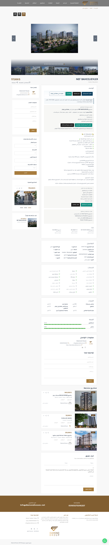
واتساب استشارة (86, 204)
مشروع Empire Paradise (86, 220)
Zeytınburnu (31, 203)
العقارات (50, 3)
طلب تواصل (75, 204)
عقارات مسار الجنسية (86, 197)
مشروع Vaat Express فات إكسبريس (83, 214)
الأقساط (34, 150)
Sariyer (64, 397)
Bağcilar (63, 437)
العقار (91, 8)
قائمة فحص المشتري (86, 121)
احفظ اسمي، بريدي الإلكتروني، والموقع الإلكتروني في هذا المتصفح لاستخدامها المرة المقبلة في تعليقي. (70, 471)
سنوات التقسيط (32, 164)
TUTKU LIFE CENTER (66, 418)
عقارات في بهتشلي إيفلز (57, 93)
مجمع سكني (85, 8)
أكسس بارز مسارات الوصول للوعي (90, 523)
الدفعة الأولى (33, 157)
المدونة (57, 3)
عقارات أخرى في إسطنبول (85, 115)
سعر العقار (34, 142)
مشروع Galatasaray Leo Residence (83, 216)
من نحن (65, 3)
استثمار (34, 3)
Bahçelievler (95, 82)
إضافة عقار (36, 531)
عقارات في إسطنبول (87, 190)
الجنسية (27, 3)
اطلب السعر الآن (87, 93)
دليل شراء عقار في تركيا (86, 199)
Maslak (56, 397)
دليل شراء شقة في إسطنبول (85, 119)
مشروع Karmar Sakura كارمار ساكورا (62, 435)
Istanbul (90, 82)
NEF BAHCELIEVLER (21, 220)
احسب (25, 172)
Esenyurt (69, 420)
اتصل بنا (19, 3)
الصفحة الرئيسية (74, 3)
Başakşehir (68, 437)
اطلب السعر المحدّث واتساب (83, 125)
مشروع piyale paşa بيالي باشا (85, 218)
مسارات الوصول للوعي (93, 526)
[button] (104, 540)
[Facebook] (85, 348)
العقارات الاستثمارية (87, 194)
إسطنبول (42, 3)
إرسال (90, 380)
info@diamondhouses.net (79, 343)
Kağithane (68, 397)
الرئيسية (96, 8)
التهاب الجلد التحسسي (93, 528)
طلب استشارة (88, 201)
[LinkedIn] (82, 348)
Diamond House (81, 341)
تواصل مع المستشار (67, 125)
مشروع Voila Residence (29, 201)
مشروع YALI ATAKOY (56, 230)
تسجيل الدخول (30, 531)
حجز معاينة (77, 93)
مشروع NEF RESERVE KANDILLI (87, 230)
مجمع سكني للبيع (87, 192)
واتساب (69, 93)
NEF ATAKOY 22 (74, 230)
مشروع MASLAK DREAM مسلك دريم (62, 395)
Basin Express (54, 437)
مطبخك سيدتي (94, 531)
